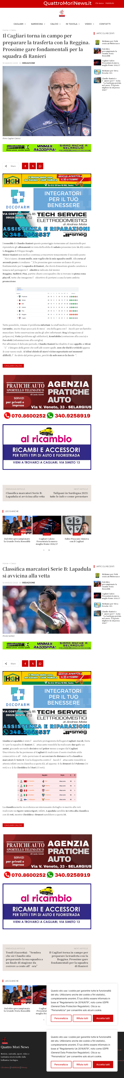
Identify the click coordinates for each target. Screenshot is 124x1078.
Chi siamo (99, 3)
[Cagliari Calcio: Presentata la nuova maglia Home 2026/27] (47, 525)
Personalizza (61, 1064)
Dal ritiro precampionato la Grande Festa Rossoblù (17, 540)
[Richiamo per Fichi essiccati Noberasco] (97, 42)
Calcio (13, 30)
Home (5, 30)
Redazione (28, 63)
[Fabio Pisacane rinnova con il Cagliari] (76, 525)
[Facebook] (25, 166)
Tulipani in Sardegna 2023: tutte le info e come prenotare (69, 494)
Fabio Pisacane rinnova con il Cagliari (77, 540)
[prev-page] (44, 550)
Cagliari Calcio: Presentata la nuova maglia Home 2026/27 (47, 541)
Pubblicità (109, 3)
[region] (82, 1051)
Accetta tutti (103, 1064)
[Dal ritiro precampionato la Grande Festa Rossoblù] (17, 525)
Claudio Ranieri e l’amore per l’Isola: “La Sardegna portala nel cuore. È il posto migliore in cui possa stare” (111, 84)
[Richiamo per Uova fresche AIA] (97, 72)
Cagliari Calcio (13, 366)
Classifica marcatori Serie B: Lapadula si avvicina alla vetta (25, 494)
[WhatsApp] (40, 166)
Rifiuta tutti (82, 1064)
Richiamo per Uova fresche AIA (110, 71)
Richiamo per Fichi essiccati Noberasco (111, 42)
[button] (118, 4)
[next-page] (49, 550)
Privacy (24, 1067)
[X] (32, 166)
